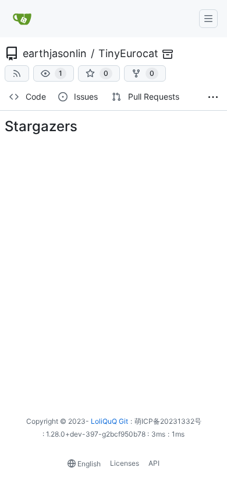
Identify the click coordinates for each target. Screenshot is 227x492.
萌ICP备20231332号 (167, 421)
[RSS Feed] (17, 73)
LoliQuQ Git (109, 421)
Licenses (124, 463)
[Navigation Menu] (208, 18)
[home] (22, 18)
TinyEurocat (128, 53)
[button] (53, 73)
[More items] (213, 97)
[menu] (84, 463)
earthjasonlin (55, 53)
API (153, 463)
